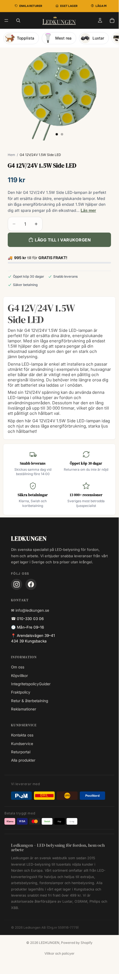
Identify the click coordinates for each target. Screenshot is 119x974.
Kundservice (22, 743)
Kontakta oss (22, 735)
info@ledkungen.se (32, 610)
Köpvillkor (19, 675)
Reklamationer (23, 709)
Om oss (17, 667)
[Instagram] (16, 584)
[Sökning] (18, 20)
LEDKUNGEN (49, 943)
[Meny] (6, 20)
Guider (45, 684)
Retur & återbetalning (29, 701)
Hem (11, 155)
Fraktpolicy (20, 692)
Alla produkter (23, 760)
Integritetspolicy (25, 684)
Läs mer (88, 210)
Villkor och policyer (59, 953)
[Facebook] (30, 584)
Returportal (20, 752)
